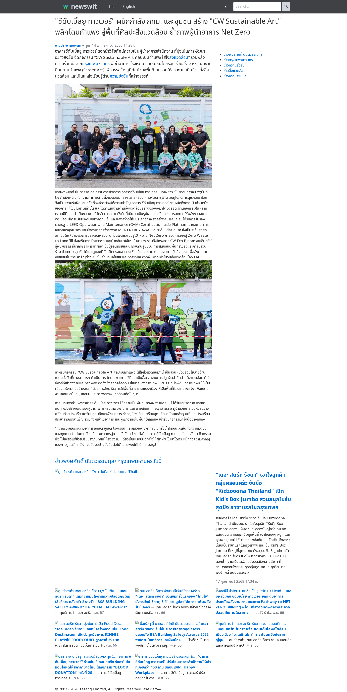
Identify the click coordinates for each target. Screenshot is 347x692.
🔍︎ (286, 6)
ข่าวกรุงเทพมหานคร (238, 60)
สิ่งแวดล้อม (178, 57)
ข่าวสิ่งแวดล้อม (234, 71)
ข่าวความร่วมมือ (235, 76)
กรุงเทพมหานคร (96, 64)
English (128, 6)
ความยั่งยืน (119, 76)
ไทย (111, 6)
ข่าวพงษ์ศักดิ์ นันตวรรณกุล (243, 54)
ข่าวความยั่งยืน (234, 65)
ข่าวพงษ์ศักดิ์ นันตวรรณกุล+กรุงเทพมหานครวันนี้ (108, 461)
